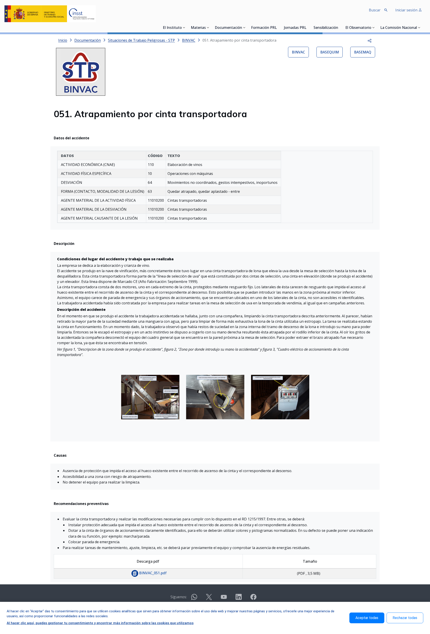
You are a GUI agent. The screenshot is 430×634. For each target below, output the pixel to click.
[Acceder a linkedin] (238, 599)
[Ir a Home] (50, 13)
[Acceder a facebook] (253, 599)
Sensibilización (326, 28)
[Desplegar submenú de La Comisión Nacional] (419, 27)
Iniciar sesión (406, 10)
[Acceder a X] (209, 599)
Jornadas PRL (295, 28)
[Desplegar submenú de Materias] (208, 27)
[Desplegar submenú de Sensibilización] (339, 27)
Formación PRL (264, 28)
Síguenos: (178, 596)
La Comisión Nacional (398, 28)
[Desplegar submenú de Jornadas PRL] (307, 27)
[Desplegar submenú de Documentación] (244, 27)
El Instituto (172, 28)
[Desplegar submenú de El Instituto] (184, 27)
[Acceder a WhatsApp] (194, 599)
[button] (369, 40)
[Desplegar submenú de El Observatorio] (373, 27)
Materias (198, 28)
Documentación (228, 28)
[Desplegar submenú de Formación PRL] (278, 27)
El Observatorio (358, 28)
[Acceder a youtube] (223, 599)
